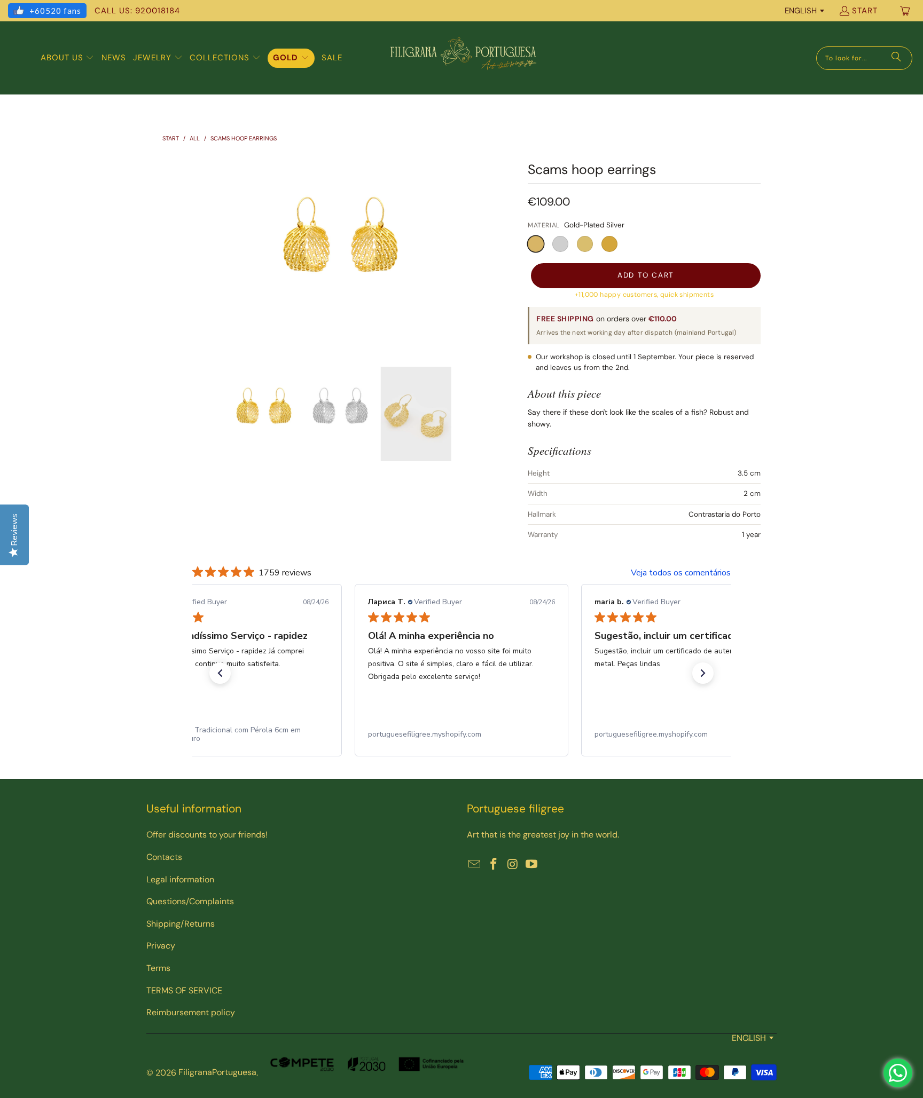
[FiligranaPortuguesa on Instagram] (513, 865)
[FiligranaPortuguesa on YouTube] (532, 865)
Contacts (164, 857)
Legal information (180, 879)
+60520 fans (55, 10)
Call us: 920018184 (137, 10)
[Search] (896, 58)
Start (865, 10)
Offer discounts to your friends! (207, 834)
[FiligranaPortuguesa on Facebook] (494, 865)
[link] (235, 734)
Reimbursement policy (190, 1012)
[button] (68, 58)
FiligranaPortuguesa (217, 1072)
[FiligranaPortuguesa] (463, 58)
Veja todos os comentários (681, 573)
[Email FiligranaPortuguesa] (475, 865)
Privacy (160, 945)
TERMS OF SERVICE (184, 990)
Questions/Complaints (190, 901)
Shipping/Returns (180, 923)
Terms (158, 968)
